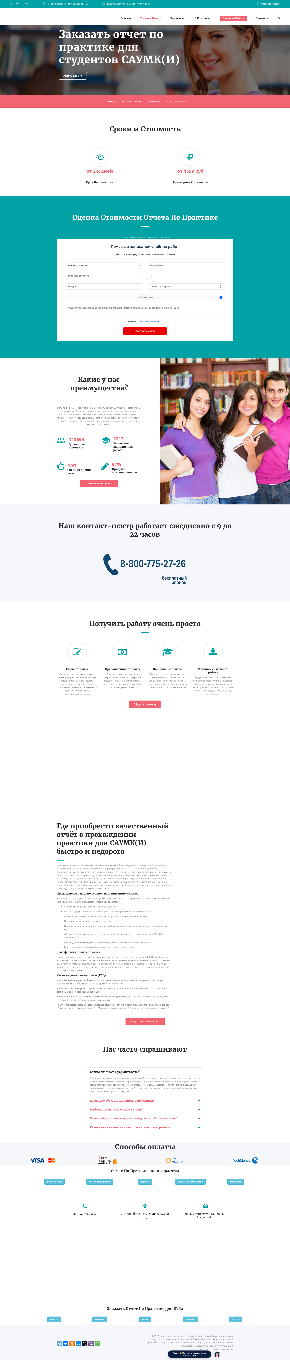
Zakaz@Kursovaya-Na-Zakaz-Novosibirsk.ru (128, 3)
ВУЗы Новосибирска (132, 101)
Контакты (262, 18)
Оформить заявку (145, 704)
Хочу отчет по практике (145, 1021)
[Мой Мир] (78, 1343)
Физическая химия (99, 1181)
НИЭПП (236, 1319)
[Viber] (91, 1343)
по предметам (165, 1171)
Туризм (145, 1181)
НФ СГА (54, 1319)
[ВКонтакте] (65, 1343)
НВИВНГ (99, 1319)
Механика (235, 1181)
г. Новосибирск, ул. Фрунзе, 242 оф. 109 (67, 3)
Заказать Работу (233, 18)
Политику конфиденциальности (150, 321)
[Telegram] (59, 1343)
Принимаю (145, 321)
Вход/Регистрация (270, 3)
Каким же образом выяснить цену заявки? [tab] (122, 1100)
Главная (126, 18)
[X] (84, 1343)
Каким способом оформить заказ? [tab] (115, 1072)
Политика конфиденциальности (216, 1349)
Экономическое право (190, 1181)
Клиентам (177, 18)
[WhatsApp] (97, 1343)
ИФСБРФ (190, 1319)
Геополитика (54, 1181)
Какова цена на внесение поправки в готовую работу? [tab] (130, 1127)
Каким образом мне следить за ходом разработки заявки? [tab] (133, 1118)
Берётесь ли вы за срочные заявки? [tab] (116, 1109)
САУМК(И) (154, 101)
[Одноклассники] (72, 1343)
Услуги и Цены (149, 18)
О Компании (203, 18)
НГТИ (145, 1319)
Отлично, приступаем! (98, 483)
